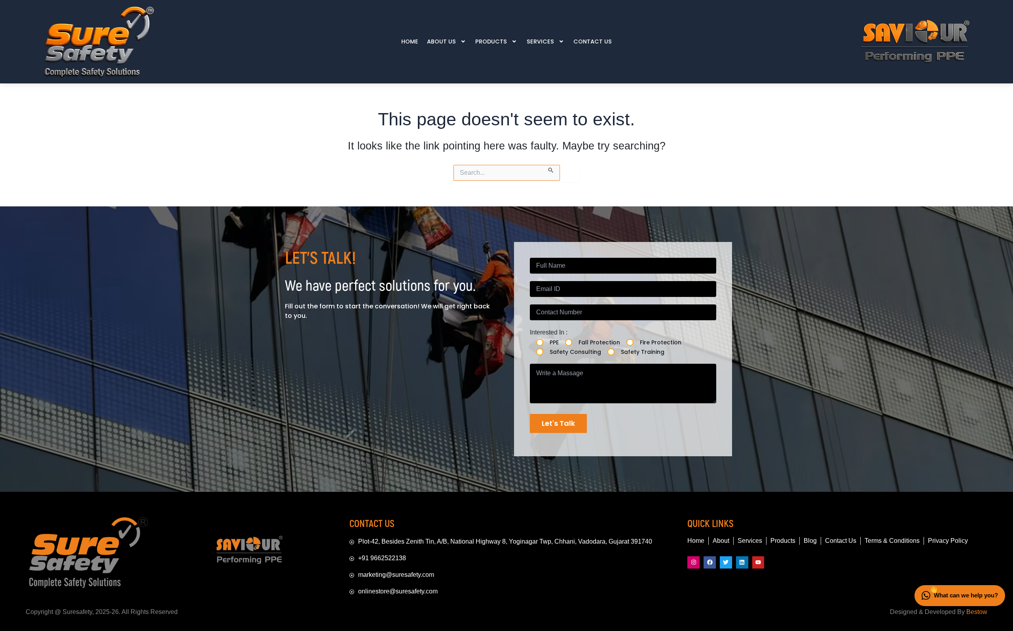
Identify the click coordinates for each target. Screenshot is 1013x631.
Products (491, 41)
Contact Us (592, 41)
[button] (447, 41)
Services (540, 41)
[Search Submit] (551, 169)
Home (409, 41)
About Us (441, 41)
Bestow (976, 611)
